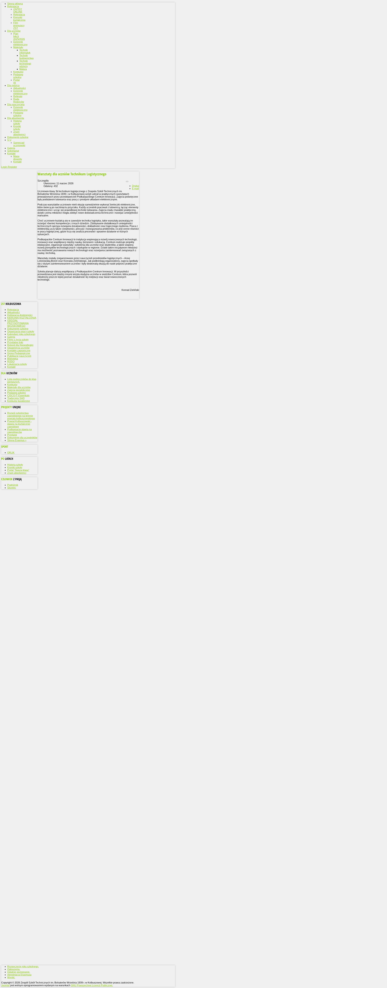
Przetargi (12, 435)
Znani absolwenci (19, 133)
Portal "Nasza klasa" (18, 470)
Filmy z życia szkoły (18, 339)
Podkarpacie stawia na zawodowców (19, 430)
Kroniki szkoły (17, 127)
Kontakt (17, 161)
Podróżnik (12, 485)
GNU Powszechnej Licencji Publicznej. (92, 985)
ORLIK (11, 452)
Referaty (17, 96)
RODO (11, 361)
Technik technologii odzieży (25, 64)
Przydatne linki (15, 342)
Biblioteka (12, 358)
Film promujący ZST (18, 25)
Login (4, 167)
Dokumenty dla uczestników (22, 437)
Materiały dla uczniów (19, 387)
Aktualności (19, 88)
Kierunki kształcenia (19, 18)
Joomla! (5, 985)
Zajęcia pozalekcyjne (18, 390)
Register (12, 167)
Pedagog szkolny (18, 76)
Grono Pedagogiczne (18, 353)
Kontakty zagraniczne (18, 350)
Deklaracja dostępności (20, 315)
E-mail (135, 188)
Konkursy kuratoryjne (18, 401)
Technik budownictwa (26, 56)
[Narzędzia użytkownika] (127, 181)
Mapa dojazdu (17, 157)
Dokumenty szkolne (17, 328)
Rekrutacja (19, 14)
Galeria (11, 337)
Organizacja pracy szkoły (20, 331)
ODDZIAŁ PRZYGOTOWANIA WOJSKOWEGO (18, 323)
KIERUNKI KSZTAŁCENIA (21, 318)
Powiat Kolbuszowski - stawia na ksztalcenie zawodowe (19, 424)
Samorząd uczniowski (19, 144)
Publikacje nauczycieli (19, 356)
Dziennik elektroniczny (20, 43)
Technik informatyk (24, 51)
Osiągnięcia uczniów (18, 348)
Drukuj (135, 186)
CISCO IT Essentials (18, 395)
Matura (23, 69)
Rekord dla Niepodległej (20, 345)
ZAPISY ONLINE (17, 10)
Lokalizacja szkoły (17, 364)
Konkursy (18, 72)
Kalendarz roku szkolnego (21, 334)
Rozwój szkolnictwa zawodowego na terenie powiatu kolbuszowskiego (21, 416)
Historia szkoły (17, 122)
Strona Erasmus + (16, 440)
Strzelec (11, 487)
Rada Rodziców (18, 100)
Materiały (18, 47)
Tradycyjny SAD (16, 398)
